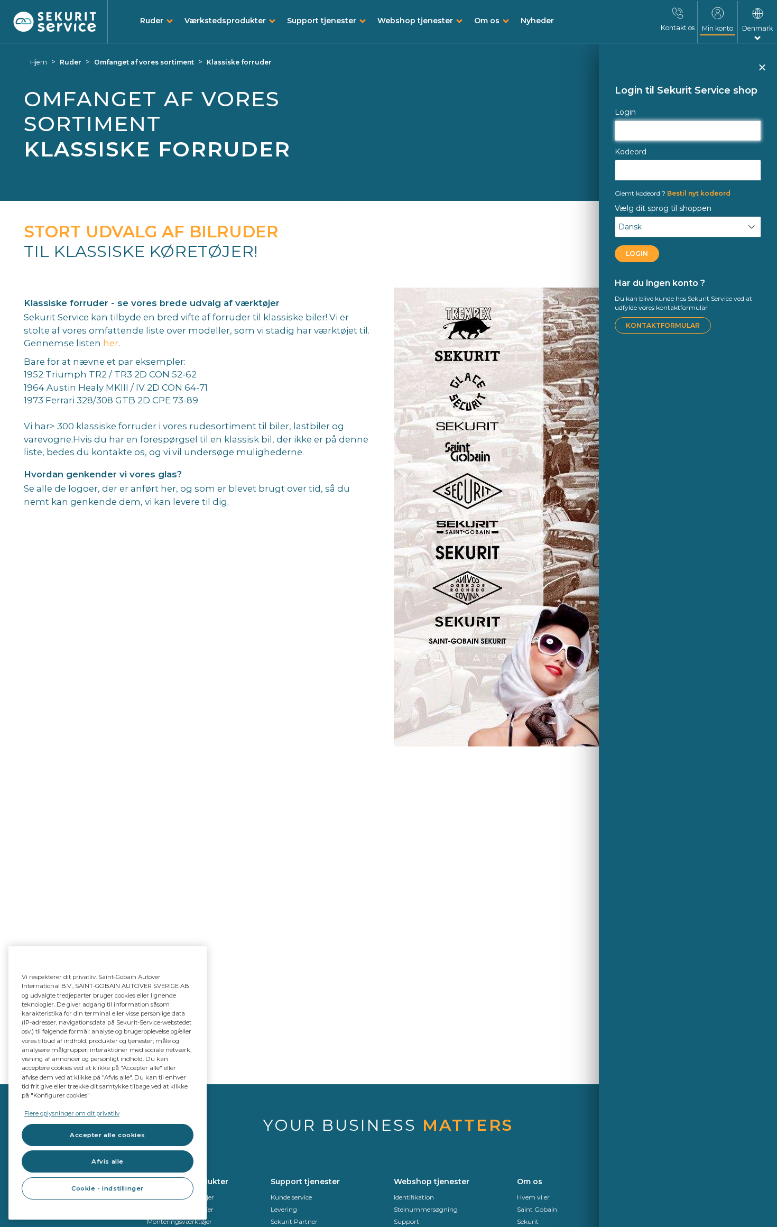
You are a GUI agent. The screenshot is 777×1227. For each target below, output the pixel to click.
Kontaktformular (663, 325)
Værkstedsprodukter (225, 20)
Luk (761, 71)
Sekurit (528, 1221)
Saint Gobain (537, 1209)
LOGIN (637, 253)
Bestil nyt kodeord (672, 193)
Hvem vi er (533, 1197)
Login (625, 112)
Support (406, 1221)
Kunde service (291, 1197)
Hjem (38, 62)
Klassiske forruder (239, 62)
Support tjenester (321, 20)
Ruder (151, 20)
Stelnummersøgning (426, 1209)
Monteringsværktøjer (179, 1221)
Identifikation (414, 1197)
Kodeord (630, 151)
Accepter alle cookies (107, 1135)
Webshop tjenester (415, 20)
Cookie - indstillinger (107, 1188)
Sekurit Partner (294, 1221)
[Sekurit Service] (55, 22)
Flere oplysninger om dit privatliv (71, 1113)
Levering (284, 1209)
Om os (487, 20)
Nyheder (537, 20)
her (110, 343)
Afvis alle (107, 1161)
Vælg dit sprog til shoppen (663, 208)
